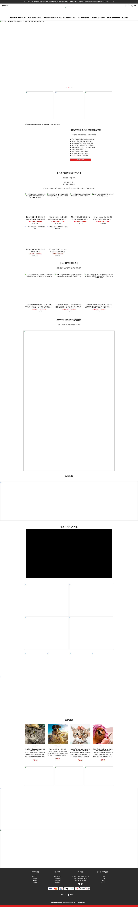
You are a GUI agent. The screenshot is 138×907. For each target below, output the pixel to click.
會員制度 (35, 880)
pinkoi (103, 882)
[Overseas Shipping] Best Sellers (117, 17)
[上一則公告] (24, 1)
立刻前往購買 (80, 160)
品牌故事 (35, 878)
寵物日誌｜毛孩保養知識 (98, 17)
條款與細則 (57, 880)
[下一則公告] (113, 1)
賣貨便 (103, 876)
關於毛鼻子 (35, 876)
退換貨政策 (57, 878)
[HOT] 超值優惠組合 (83, 17)
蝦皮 (103, 880)
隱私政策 (57, 882)
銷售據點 (35, 882)
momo (103, 878)
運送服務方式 (57, 876)
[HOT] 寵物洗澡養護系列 (34, 17)
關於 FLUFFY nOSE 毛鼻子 (17, 17)
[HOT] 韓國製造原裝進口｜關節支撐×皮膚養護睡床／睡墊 (59, 17)
